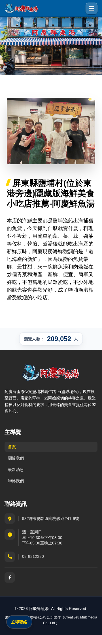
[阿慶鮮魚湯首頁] (22, 8)
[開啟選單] (91, 9)
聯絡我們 (16, 481)
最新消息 (16, 469)
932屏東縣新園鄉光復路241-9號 (50, 518)
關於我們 (16, 458)
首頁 (12, 446)
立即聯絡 (19, 622)
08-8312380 (33, 556)
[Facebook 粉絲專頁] (10, 577)
